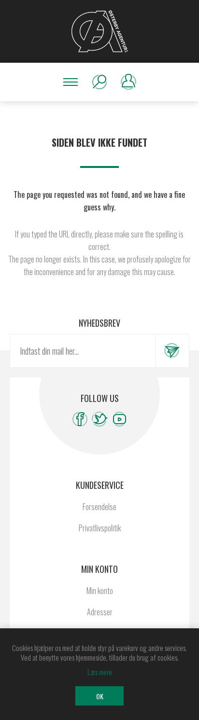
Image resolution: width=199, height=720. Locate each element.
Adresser (100, 612)
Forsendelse (99, 506)
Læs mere (99, 672)
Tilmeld (172, 350)
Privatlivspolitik (100, 528)
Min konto (99, 590)
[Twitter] (99, 419)
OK (99, 696)
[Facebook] (79, 419)
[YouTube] (119, 419)
